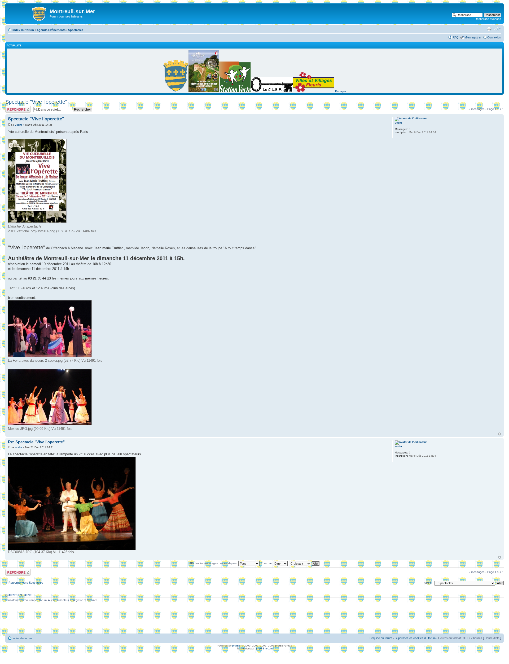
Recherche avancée (488, 18)
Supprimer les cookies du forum (415, 638)
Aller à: (428, 582)
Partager (340, 91)
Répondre (11, 107)
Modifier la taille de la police (497, 29)
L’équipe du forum (381, 638)
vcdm (18, 124)
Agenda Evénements (51, 30)
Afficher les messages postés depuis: (213, 563)
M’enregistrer (472, 37)
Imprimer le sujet (489, 29)
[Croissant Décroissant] (304, 563)
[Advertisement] (254, 620)
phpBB (236, 645)
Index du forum (23, 30)
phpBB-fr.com (264, 648)
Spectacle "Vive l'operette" (36, 102)
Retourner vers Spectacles (25, 582)
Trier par (267, 563)
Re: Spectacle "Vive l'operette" (36, 442)
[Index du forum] (28, 13)
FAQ (456, 37)
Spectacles (75, 30)
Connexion (494, 37)
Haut (499, 434)
